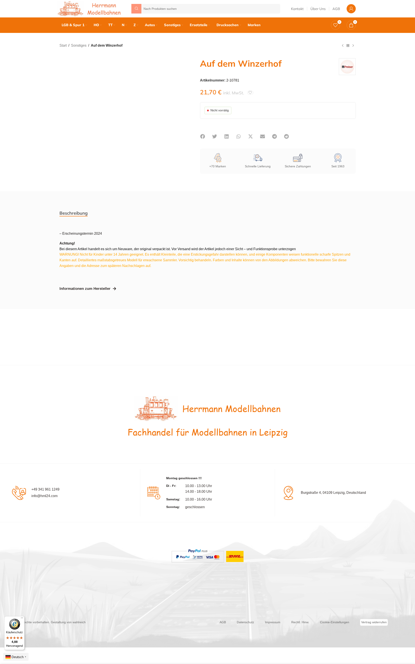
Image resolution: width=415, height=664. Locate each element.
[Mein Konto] (351, 8)
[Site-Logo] (90, 8)
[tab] (73, 213)
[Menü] (22, 619)
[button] (203, 136)
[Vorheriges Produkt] (342, 45)
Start (63, 45)
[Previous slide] (63, 107)
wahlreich (79, 622)
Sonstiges (78, 45)
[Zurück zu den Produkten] (348, 45)
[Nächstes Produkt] (353, 45)
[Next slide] (182, 107)
